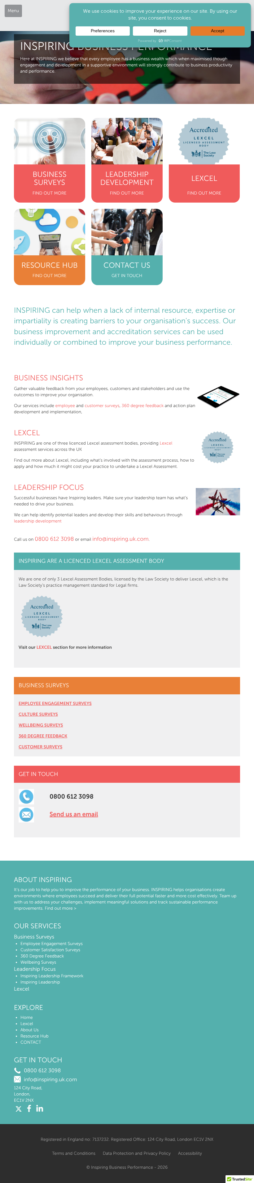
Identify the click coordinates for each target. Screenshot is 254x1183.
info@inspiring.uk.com (120, 538)
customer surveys (102, 405)
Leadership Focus (49, 487)
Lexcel (27, 432)
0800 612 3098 (54, 538)
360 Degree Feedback (42, 956)
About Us (29, 1030)
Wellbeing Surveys (38, 962)
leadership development (38, 521)
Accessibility (190, 1153)
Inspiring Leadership (40, 982)
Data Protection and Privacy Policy (137, 1153)
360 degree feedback (143, 405)
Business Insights (48, 378)
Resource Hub (34, 1036)
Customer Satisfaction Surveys (50, 949)
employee (65, 405)
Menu (13, 10)
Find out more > (60, 908)
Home (26, 1017)
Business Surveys (34, 937)
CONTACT (30, 1042)
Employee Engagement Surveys (51, 943)
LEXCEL (44, 647)
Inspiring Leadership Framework (51, 976)
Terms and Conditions (73, 1153)
